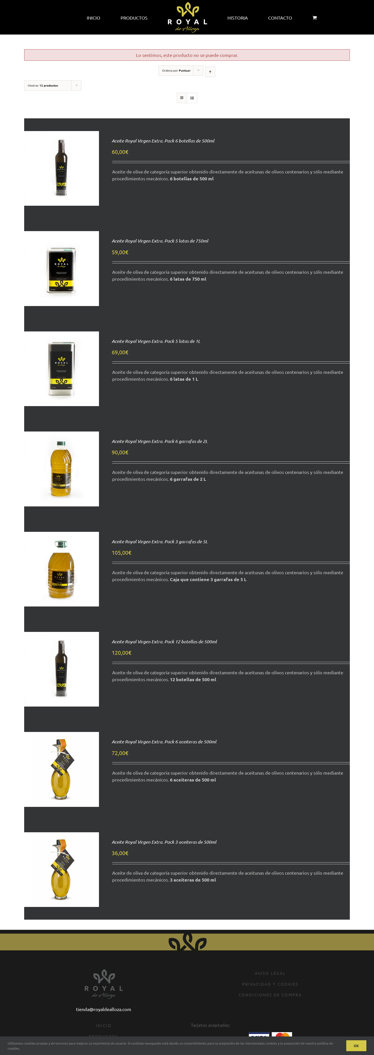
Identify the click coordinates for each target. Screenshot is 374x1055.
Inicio (104, 1025)
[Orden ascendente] (210, 72)
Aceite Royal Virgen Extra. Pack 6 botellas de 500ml (163, 140)
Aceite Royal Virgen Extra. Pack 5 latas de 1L (156, 341)
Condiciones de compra (270, 994)
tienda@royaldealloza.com (103, 1009)
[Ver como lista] (192, 98)
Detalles (61, 179)
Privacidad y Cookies (270, 984)
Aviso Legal (270, 973)
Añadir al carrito (62, 162)
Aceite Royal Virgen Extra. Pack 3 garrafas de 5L (160, 541)
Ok (356, 1045)
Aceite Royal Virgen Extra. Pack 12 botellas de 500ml (164, 641)
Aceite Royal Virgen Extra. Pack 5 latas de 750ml (160, 241)
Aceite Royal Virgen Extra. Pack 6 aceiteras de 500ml (164, 741)
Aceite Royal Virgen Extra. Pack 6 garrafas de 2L (160, 441)
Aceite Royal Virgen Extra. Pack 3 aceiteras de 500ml (164, 842)
